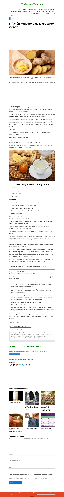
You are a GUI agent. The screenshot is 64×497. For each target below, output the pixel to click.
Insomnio (25, 11)
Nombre (11, 454)
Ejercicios (52, 9)
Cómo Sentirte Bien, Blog (37, 13)
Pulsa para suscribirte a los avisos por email (20, 326)
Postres (43, 11)
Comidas (31, 9)
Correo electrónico (14, 460)
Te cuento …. (47, 13)
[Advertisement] (32, 39)
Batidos (40, 9)
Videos (53, 11)
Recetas (48, 11)
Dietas (38, 11)
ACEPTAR (32, 496)
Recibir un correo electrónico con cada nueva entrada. (28, 478)
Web (10, 467)
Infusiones (46, 9)
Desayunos (24, 9)
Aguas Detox (32, 11)
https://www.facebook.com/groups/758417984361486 (25, 338)
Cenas (35, 9)
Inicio (19, 9)
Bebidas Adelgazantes (16, 11)
